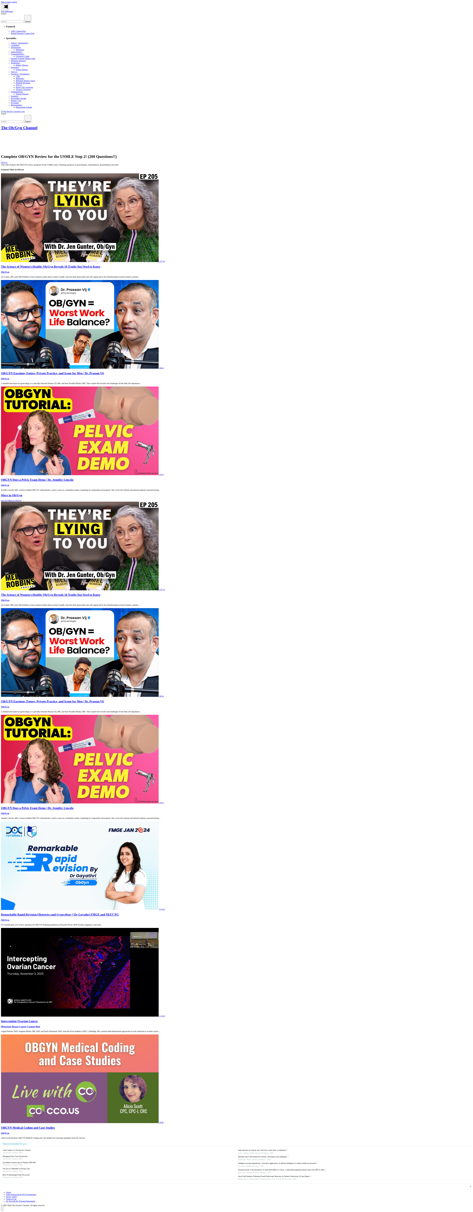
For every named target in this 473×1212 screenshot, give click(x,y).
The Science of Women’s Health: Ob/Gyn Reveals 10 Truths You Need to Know (50, 266)
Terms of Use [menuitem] (11, 1199)
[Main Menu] (5, 6)
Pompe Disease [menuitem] (22, 70)
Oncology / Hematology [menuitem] (20, 74)
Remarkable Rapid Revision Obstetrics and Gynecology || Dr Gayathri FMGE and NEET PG (60, 914)
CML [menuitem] (18, 76)
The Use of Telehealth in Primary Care (16, 1169)
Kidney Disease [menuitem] (22, 65)
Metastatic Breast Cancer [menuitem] (25, 81)
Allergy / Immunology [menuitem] (19, 43)
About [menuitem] (8, 1192)
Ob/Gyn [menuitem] (14, 72)
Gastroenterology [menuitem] (17, 54)
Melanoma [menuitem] (20, 50)
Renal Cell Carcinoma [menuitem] (24, 87)
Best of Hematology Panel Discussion (16, 1175)
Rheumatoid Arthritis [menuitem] (24, 107)
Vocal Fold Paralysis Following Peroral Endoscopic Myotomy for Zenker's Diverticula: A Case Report (273, 1176)
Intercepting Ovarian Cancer (19, 1021)
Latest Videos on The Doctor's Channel (17, 1150)
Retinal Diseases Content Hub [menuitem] (22, 33)
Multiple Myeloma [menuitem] (23, 83)
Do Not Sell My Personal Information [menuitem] (20, 1201)
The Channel (19, 127)
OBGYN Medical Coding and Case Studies (28, 1127)
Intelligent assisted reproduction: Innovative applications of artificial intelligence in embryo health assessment (277, 1163)
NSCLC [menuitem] (19, 85)
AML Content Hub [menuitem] (18, 31)
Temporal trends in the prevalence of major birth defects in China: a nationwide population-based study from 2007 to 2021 (281, 1170)
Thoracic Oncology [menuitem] (23, 90)
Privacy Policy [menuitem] (11, 1197)
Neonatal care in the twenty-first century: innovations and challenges (262, 1157)
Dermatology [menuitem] (16, 47)
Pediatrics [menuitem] (14, 96)
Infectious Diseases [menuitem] (18, 61)
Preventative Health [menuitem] (18, 98)
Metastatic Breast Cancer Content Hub (20, 1026)
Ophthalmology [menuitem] (17, 92)
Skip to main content (9, 2)
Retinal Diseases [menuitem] (22, 94)
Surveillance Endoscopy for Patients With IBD (19, 1162)
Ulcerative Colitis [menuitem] (22, 56)
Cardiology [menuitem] (15, 45)
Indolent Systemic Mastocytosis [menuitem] (23, 59)
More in (11, 495)
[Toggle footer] (2, 1209)
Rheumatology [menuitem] (16, 105)
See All (11, 500)
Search (3, 14)
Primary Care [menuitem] (16, 101)
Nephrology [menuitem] (15, 63)
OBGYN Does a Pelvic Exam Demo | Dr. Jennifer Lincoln (37, 479)
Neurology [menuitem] (15, 67)
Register (10, 11)
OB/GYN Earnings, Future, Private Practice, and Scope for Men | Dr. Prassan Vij (52, 373)
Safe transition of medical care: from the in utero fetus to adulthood (262, 1150)
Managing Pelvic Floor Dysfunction (15, 1156)
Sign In (4, 11)
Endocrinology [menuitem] (16, 52)
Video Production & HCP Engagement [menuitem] (21, 1195)
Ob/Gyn (4, 163)
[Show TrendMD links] (471, 1186)
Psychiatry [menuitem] (15, 103)
